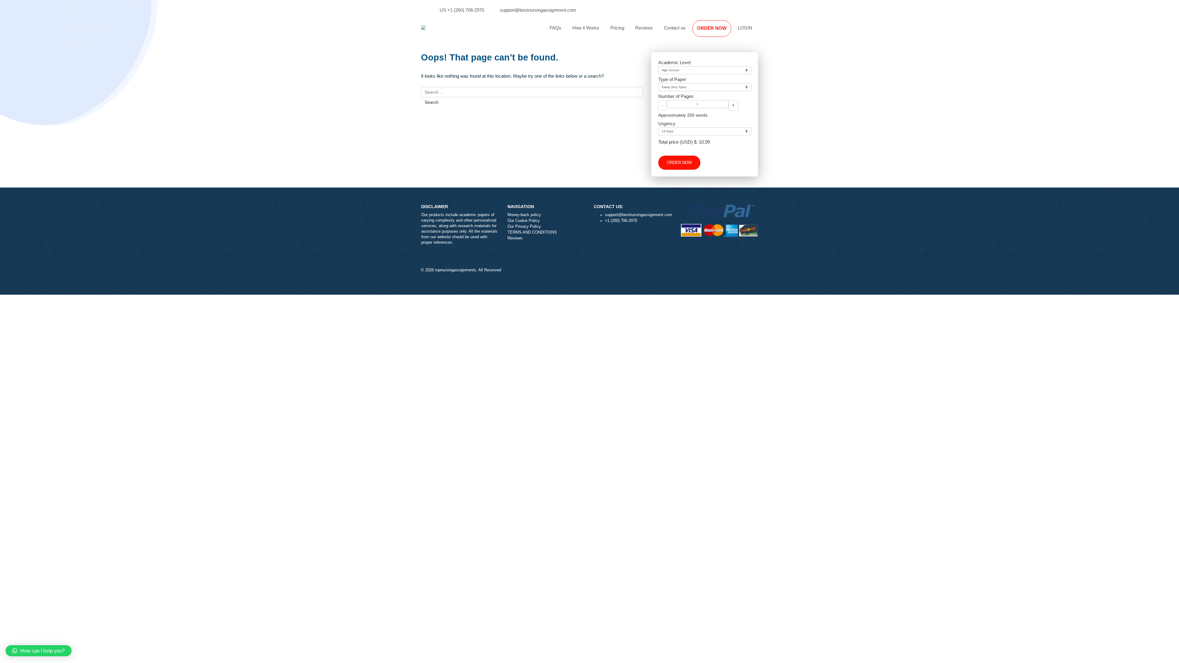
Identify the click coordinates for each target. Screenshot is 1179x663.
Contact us (675, 27)
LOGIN (745, 27)
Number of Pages (676, 96)
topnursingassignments (455, 270)
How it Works (585, 27)
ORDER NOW (711, 28)
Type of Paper (672, 79)
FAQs (555, 27)
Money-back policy (524, 215)
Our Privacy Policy (524, 226)
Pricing (617, 27)
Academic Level (674, 62)
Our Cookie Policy (524, 221)
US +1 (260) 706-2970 (462, 10)
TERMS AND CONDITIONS (532, 232)
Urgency (666, 123)
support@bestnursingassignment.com (538, 10)
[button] (39, 650)
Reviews (644, 27)
